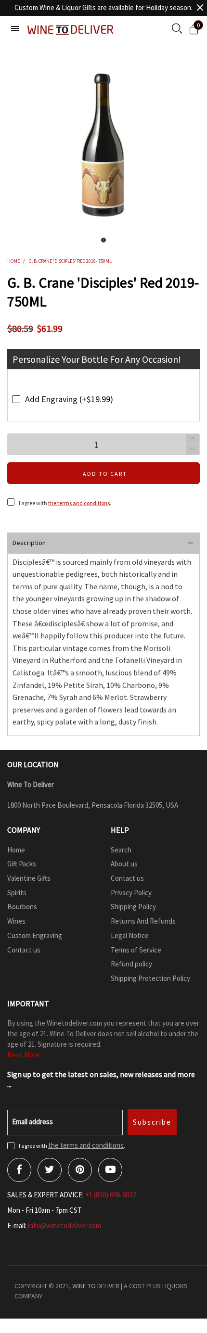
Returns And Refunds (143, 921)
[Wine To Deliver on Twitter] (50, 1170)
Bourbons (22, 906)
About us (124, 863)
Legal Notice (130, 935)
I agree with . (65, 503)
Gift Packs (21, 863)
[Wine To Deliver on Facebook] (19, 1170)
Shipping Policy (133, 906)
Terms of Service (136, 949)
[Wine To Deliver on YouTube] (110, 1170)
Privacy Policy (131, 892)
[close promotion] (200, 7)
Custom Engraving (34, 935)
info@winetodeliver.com (64, 1225)
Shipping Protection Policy (150, 978)
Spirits (16, 892)
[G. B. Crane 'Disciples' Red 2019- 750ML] (103, 144)
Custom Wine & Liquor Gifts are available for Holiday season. (103, 7)
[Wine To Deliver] (71, 29)
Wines (16, 921)
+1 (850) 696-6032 (110, 1194)
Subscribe (152, 1122)
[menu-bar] (15, 28)
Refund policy (131, 963)
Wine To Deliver (95, 1286)
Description (29, 542)
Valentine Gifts (29, 878)
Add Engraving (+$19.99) (69, 399)
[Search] (176, 29)
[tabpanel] (103, 144)
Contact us (23, 949)
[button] (192, 450)
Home (16, 849)
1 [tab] (103, 240)
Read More (23, 1054)
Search (121, 849)
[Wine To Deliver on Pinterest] (80, 1170)
